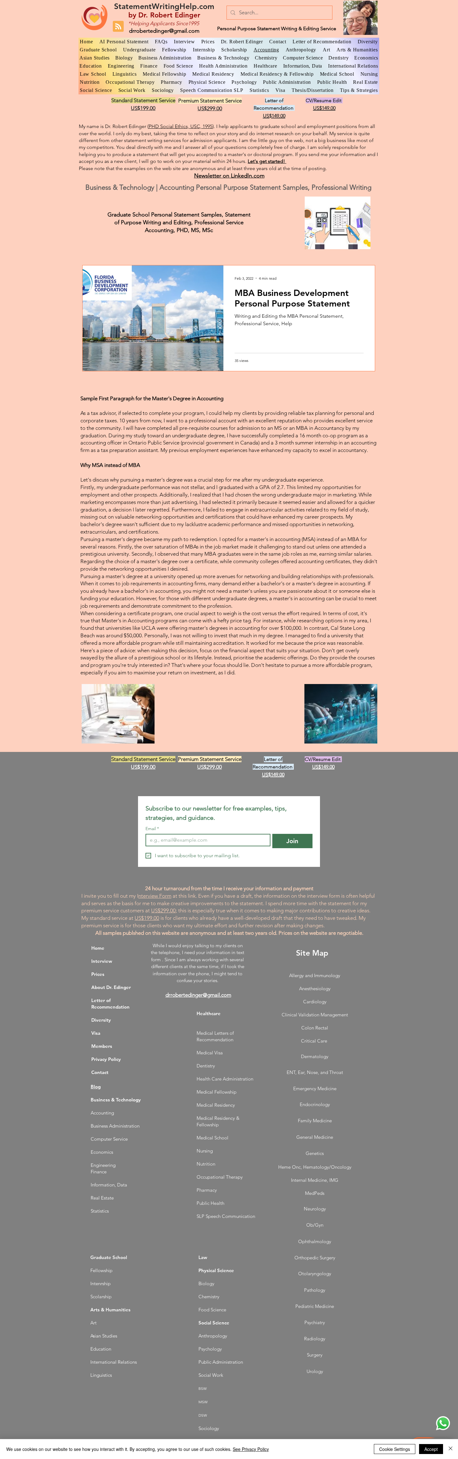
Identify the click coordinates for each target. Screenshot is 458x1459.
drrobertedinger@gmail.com (164, 30)
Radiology (314, 1339)
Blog (96, 1087)
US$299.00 (163, 910)
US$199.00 (147, 918)
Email (152, 828)
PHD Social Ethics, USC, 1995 (180, 126)
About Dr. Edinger (111, 987)
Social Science (213, 1323)
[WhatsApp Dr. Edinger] (443, 1423)
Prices (97, 974)
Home (97, 948)
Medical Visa (210, 1053)
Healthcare (209, 1013)
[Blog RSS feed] (118, 26)
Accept (431, 1449)
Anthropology (212, 1336)
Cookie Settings (394, 1449)
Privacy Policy (106, 1059)
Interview (101, 961)
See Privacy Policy (251, 1449)
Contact (99, 1072)
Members (101, 1046)
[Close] (450, 1449)
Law (202, 1257)
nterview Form (154, 896)
